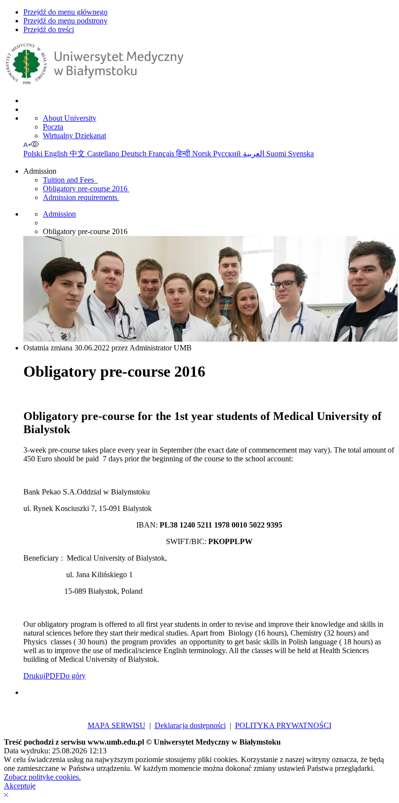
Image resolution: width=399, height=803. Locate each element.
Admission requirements (81, 197)
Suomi (277, 153)
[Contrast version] (35, 144)
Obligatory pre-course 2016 (86, 188)
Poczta (53, 127)
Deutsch (134, 153)
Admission (59, 214)
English (57, 153)
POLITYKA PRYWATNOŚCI (283, 725)
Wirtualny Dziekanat (74, 135)
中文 (78, 153)
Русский (228, 153)
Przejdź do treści (48, 29)
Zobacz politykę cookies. (42, 777)
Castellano (104, 153)
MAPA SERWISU (116, 725)
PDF (52, 676)
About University (69, 118)
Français (162, 153)
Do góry (73, 676)
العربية (254, 153)
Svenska (301, 153)
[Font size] (27, 144)
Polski (33, 153)
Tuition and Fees (70, 180)
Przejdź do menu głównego (65, 12)
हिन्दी (184, 153)
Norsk (202, 153)
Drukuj (34, 676)
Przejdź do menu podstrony (65, 21)
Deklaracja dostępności (190, 725)
